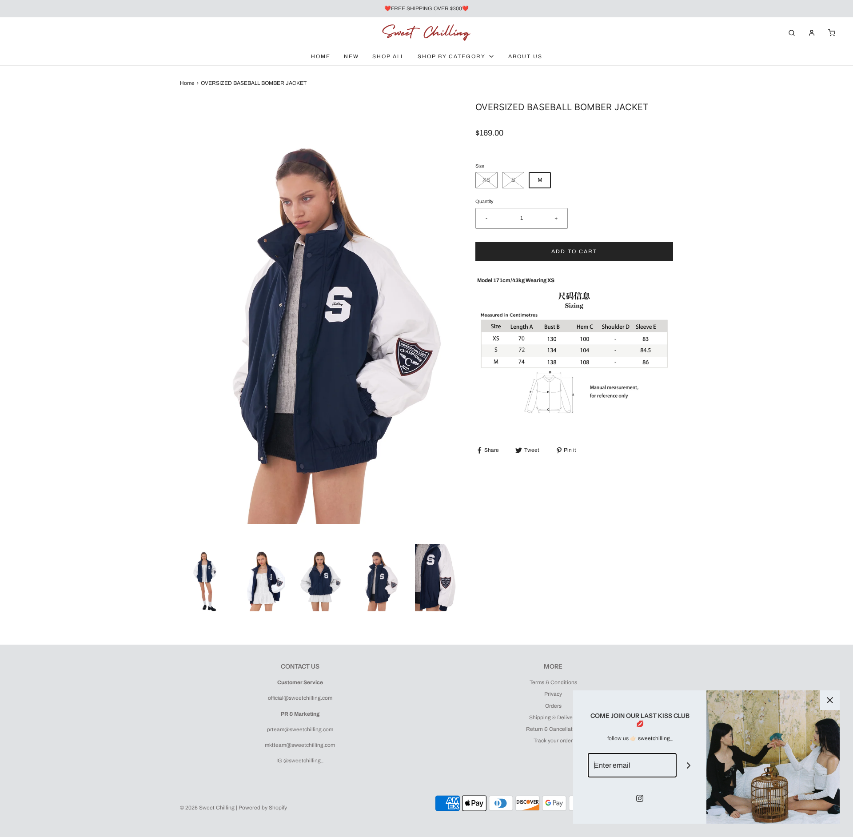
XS (486, 180)
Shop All (388, 56)
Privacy (553, 694)
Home (321, 56)
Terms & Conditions (553, 682)
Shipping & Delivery (553, 717)
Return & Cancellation (553, 729)
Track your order (553, 740)
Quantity (484, 201)
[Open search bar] (792, 32)
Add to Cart (574, 251)
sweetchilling (654, 738)
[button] (204, 578)
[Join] (689, 765)
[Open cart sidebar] (832, 32)
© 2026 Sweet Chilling (207, 808)
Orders (553, 706)
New (351, 56)
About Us (525, 56)
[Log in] (811, 32)
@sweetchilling (302, 760)
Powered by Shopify (263, 808)
